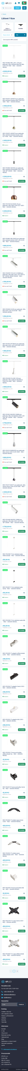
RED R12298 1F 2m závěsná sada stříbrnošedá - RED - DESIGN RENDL (14, 554)
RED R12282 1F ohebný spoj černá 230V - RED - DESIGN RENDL (13, 820)
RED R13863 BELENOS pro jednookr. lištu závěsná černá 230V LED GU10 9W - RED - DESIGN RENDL (14, 240)
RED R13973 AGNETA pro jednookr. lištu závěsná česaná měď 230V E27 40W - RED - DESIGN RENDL (13, 100)
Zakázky (3, 1018)
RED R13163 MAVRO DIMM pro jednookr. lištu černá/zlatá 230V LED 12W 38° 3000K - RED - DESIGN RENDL (13, 417)
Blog (2, 1039)
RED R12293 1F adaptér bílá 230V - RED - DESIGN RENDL (13, 720)
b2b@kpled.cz (7, 997)
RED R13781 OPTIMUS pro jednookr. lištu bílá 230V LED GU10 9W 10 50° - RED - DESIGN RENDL (14, 345)
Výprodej (3, 1022)
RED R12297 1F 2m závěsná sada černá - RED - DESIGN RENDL (13, 587)
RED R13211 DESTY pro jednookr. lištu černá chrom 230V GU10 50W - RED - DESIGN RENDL (14, 486)
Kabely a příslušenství (7, 1016)
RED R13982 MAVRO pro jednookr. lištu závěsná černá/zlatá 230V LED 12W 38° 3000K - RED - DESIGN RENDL (13, 170)
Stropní (4, 14)
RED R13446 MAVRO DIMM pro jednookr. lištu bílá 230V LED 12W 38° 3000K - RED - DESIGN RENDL (13, 521)
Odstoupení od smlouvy (10, 1049)
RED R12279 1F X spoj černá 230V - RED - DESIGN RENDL (13, 921)
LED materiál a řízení (7, 1013)
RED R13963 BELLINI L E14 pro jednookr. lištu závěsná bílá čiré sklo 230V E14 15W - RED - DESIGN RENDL (13, 65)
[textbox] (8, 7)
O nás (3, 1031)
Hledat (17, 8)
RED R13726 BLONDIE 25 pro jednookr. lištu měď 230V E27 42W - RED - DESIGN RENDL (14, 205)
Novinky (3, 1020)
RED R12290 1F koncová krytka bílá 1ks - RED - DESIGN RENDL (13, 888)
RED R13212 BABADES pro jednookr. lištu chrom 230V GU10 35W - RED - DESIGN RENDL (14, 452)
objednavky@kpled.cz (10, 994)
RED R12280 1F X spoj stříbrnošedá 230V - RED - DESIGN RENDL (13, 954)
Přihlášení (15, 3)
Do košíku (21, 76)
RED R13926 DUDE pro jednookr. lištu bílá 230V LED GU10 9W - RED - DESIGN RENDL (14, 310)
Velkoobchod (5, 1037)
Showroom (4, 1033)
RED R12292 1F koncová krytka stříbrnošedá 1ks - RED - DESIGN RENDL (12, 754)
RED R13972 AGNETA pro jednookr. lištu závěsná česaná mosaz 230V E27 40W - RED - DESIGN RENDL (13, 135)
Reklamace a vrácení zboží (8, 1041)
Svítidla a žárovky (6, 1011)
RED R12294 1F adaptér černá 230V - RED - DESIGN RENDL (14, 687)
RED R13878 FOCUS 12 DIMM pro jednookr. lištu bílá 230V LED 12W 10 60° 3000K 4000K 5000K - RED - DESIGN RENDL (14, 275)
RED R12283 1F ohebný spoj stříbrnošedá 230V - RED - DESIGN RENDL (13, 854)
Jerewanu (24, 1069)
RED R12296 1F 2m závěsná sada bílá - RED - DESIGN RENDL (14, 621)
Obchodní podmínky (6, 1043)
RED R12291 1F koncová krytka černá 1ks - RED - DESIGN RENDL (14, 787)
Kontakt (3, 1029)
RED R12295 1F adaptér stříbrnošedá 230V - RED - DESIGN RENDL (14, 654)
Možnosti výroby (6, 1035)
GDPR (3, 1045)
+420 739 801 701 (9, 991)
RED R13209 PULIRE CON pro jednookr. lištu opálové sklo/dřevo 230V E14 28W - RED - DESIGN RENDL (13, 381)
